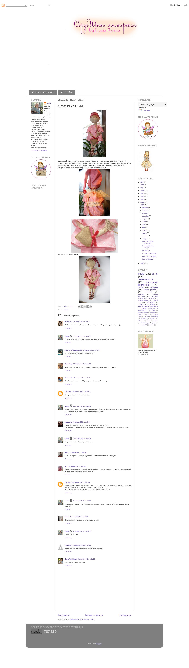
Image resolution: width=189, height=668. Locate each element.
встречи (146, 316)
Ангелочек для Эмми (149, 256)
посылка (140, 314)
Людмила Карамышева (73, 350)
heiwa (67, 517)
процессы (150, 302)
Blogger (98, 644)
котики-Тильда (145, 323)
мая (143, 227)
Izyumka (68, 321)
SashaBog (68, 364)
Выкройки (67, 92)
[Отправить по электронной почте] (79, 306)
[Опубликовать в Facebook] (87, 306)
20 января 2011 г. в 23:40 (81, 422)
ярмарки (143, 308)
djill (66, 466)
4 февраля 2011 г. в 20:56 (82, 531)
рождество (142, 304)
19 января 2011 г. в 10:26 (80, 321)
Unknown (68, 392)
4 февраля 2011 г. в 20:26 (79, 517)
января (145, 239)
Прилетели (146, 250)
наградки (153, 312)
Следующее (63, 615)
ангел (66, 310)
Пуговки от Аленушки (149, 253)
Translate (147, 110)
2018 (142, 185)
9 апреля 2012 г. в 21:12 (86, 559)
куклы (141, 274)
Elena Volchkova (71, 559)
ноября (145, 210)
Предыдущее (125, 615)
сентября (145, 216)
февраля (145, 236)
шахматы (151, 325)
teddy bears (141, 320)
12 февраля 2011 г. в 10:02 (81, 545)
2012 (142, 202)
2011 (142, 205)
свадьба (143, 318)
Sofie (67, 452)
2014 (142, 196)
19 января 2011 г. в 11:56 (91, 350)
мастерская (148, 292)
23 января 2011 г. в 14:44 (82, 501)
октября (145, 213)
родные (141, 294)
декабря (145, 207)
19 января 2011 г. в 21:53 (81, 392)
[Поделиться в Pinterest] (90, 306)
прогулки (151, 298)
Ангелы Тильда (147, 259)
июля (144, 221)
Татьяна (68, 545)
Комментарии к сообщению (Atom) (82, 619)
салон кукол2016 (142, 325)
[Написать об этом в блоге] (82, 306)
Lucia (67, 336)
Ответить (68, 328)
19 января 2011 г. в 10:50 (82, 336)
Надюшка (68, 422)
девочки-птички (143, 312)
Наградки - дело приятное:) (147, 242)
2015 (142, 193)
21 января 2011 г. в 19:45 (78, 452)
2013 (142, 199)
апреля (145, 230)
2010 (142, 263)
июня (144, 224)
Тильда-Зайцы (143, 300)
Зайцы (152, 304)
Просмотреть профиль (39, 150)
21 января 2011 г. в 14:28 (82, 438)
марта (144, 233)
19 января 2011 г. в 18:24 (82, 378)
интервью (155, 320)
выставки (152, 310)
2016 (142, 191)
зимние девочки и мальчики (148, 306)
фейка (140, 287)
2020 (142, 182)
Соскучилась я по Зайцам (148, 246)
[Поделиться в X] (85, 306)
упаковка (152, 318)
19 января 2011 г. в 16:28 (82, 364)
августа (145, 219)
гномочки (154, 287)
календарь (154, 316)
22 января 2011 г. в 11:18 (77, 466)
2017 (142, 188)
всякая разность (150, 290)
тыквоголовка (145, 279)
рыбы (153, 323)
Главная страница (43, 92)
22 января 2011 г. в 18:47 (81, 482)
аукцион (148, 320)
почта (148, 314)
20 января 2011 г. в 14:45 (82, 406)
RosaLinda (68, 378)
